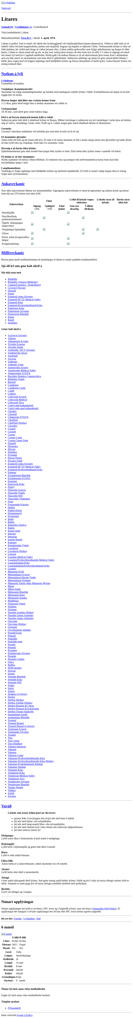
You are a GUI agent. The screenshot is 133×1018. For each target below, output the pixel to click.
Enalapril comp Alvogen (20, 296)
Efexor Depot (15, 458)
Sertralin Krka (15, 679)
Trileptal (12, 749)
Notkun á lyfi (12, 74)
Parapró (12, 635)
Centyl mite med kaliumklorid (23, 408)
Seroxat (12, 670)
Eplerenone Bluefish (18, 314)
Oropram (12, 627)
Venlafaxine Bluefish (18, 784)
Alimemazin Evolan (18, 341)
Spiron (11, 691)
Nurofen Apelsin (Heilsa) (21, 612)
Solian (11, 685)
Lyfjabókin (29, 918)
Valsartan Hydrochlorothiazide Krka (26, 758)
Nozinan (12, 609)
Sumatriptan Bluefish (18, 717)
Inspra (11, 317)
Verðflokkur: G (23, 27)
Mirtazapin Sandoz (17, 597)
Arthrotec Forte (16, 364)
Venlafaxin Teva (16, 778)
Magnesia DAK (16, 571)
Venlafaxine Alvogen (18, 781)
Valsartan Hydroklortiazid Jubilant (25, 764)
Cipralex (12, 411)
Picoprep (12, 650)
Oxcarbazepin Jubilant (19, 630)
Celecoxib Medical (17, 399)
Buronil (12, 382)
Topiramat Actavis (17, 729)
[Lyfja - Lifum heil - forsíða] (8, 2)
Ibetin (11, 519)
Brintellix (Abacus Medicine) (23, 282)
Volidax (12, 790)
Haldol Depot (15, 510)
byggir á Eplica (24, 1015)
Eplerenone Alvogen (18, 311)
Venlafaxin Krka (16, 772)
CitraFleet (13, 420)
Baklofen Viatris (16, 379)
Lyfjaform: (7, 80)
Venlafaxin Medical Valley (21, 775)
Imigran (12, 533)
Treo (10, 737)
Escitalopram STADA (19, 478)
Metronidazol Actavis (19, 574)
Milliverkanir (12, 253)
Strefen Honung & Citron (21, 705)
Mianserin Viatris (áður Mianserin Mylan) (29, 583)
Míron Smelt (14, 589)
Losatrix (12, 568)
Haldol (11, 507)
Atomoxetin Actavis (18, 367)
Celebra (12, 393)
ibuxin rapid (14, 530)
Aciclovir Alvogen (17, 335)
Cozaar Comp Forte (18, 440)
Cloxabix (12, 425)
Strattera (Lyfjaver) (17, 694)
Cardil (11, 390)
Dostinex (12, 452)
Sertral (11, 673)
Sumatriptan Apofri (17, 714)
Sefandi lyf (7, 27)
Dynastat (12, 455)
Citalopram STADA (18, 417)
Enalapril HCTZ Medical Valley (24, 299)
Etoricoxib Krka (16, 484)
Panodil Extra (15, 632)
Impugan (12, 536)
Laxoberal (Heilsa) (17, 551)
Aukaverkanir (13, 184)
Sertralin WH (14, 682)
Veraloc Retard (15, 787)
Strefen (11, 697)
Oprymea (12, 621)
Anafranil (13, 355)
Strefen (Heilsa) (16, 700)
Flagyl (11, 487)
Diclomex (13, 446)
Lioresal (12, 554)
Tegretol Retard (16, 723)
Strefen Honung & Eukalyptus (23, 708)
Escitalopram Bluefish (19, 475)
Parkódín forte (15, 641)
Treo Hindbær (15, 743)
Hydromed (13, 516)
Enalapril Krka (15, 302)
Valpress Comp (15, 755)
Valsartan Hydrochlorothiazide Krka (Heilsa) (31, 761)
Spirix (11, 688)
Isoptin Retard (15, 539)
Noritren (12, 606)
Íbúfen (11, 522)
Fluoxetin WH (15, 495)
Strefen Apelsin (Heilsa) (20, 702)
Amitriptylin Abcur (17, 353)
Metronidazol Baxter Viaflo (22, 577)
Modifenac (13, 600)
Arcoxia (12, 358)
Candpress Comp (16, 388)
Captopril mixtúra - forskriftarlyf (24, 284)
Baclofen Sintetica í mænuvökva (24, 376)
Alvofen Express (16, 344)
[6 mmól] (6, 934)
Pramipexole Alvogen (19, 653)
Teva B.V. (26, 38)
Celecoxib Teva (16, 402)
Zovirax (12, 796)
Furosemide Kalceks (18, 504)
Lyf (38, 918)
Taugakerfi (14, 1008)
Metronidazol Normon (19, 580)
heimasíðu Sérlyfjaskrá (104, 908)
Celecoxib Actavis (17, 396)
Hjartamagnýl (15, 513)
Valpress (12, 752)
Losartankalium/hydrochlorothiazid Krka (28, 565)
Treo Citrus (13, 740)
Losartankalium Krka (19, 562)
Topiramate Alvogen (18, 732)
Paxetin (11, 644)
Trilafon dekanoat (17, 746)
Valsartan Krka (15, 770)
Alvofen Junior (15, 347)
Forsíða (18, 918)
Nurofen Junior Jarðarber (20, 618)
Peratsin (12, 647)
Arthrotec (13, 361)
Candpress (13, 385)
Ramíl (11, 319)
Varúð (6, 806)
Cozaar (11, 434)
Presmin (12, 656)
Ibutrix (11, 527)
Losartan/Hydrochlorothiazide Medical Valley (31, 560)
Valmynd (6, 8)
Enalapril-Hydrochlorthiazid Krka (25, 305)
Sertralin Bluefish (17, 676)
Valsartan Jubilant (17, 767)
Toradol (12, 735)
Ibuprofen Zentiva (17, 525)
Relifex (11, 665)
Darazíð (12, 290)
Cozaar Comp (15, 437)
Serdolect (12, 322)
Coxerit (11, 428)
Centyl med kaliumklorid (20, 405)
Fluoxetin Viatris (16, 493)
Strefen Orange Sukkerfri (21, 711)
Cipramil (12, 414)
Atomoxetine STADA (19, 373)
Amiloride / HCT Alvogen (21, 350)
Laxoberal (13, 548)
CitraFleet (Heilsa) (17, 423)
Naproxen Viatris (16, 603)
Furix (10, 501)
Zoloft (11, 793)
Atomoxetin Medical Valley (22, 370)
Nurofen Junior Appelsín (20, 615)
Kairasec (12, 542)
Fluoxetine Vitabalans (19, 498)
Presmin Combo (16, 659)
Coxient (12, 431)
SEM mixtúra (15, 667)
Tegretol (12, 720)
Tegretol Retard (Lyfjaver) (21, 726)
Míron (11, 586)
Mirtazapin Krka (16, 595)
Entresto (12, 472)
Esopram (12, 481)
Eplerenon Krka (16, 308)
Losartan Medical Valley (20, 557)
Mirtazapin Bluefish (18, 592)
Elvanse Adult (15, 460)
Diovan (11, 449)
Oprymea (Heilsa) (17, 624)
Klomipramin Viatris (18, 545)
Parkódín (12, 638)
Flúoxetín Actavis (17, 490)
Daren (11, 293)
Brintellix (12, 279)
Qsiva (11, 662)
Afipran (12, 338)
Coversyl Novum (16, 287)
